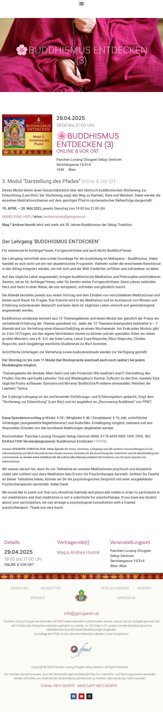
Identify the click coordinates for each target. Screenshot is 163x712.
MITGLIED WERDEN (115, 588)
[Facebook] (74, 696)
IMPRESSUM (126, 598)
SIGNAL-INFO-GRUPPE (58, 686)
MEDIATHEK (19, 588)
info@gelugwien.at (81, 613)
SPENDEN (37, 598)
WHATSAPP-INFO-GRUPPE (97, 686)
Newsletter (50, 588)
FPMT (60, 621)
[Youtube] (81, 696)
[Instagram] (89, 696)
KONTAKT (144, 588)
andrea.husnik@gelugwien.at (64, 217)
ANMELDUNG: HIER (16, 217)
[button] (81, 3)
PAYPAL (101, 441)
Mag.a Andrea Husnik (78, 552)
